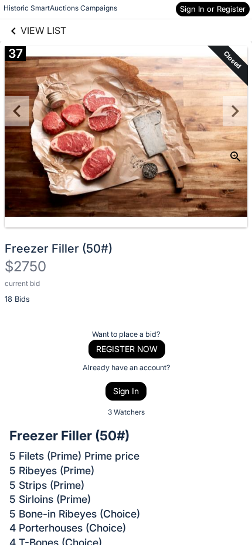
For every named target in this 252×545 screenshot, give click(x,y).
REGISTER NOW (127, 349)
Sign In (126, 391)
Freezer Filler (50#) (59, 249)
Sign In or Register (213, 8)
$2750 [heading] (25, 266)
